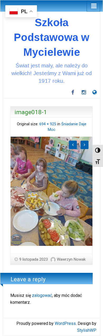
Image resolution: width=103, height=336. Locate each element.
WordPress (65, 323)
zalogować (42, 295)
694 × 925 (47, 124)
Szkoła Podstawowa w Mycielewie (51, 37)
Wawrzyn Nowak (71, 259)
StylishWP (86, 330)
